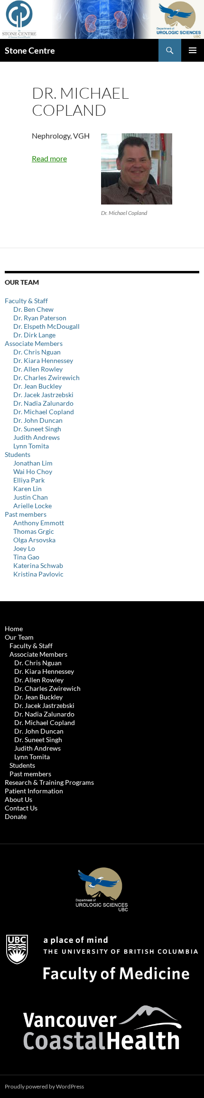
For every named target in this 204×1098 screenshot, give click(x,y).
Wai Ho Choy (32, 471)
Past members (25, 514)
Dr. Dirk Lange (34, 335)
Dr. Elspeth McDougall (46, 326)
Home (14, 628)
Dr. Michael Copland (43, 412)
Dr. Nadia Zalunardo (43, 403)
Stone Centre (30, 50)
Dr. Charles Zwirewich (46, 377)
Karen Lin (27, 488)
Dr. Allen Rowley (38, 369)
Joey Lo (24, 548)
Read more (49, 158)
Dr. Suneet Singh (37, 429)
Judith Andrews (36, 437)
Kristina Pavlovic (38, 574)
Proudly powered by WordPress (44, 1086)
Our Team (19, 637)
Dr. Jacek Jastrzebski (43, 395)
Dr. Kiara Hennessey (43, 360)
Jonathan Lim (33, 463)
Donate (16, 816)
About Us (18, 799)
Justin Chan (30, 497)
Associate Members (34, 343)
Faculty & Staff (26, 301)
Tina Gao (26, 557)
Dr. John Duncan (38, 420)
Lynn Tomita (31, 446)
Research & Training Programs (49, 782)
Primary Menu (192, 50)
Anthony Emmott (38, 523)
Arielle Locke (32, 506)
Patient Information (34, 791)
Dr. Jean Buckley (37, 386)
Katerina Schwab (38, 565)
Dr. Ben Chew (33, 309)
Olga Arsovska (34, 540)
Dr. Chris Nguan (37, 352)
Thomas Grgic (33, 531)
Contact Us (21, 808)
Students (17, 454)
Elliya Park (29, 480)
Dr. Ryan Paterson (39, 318)
